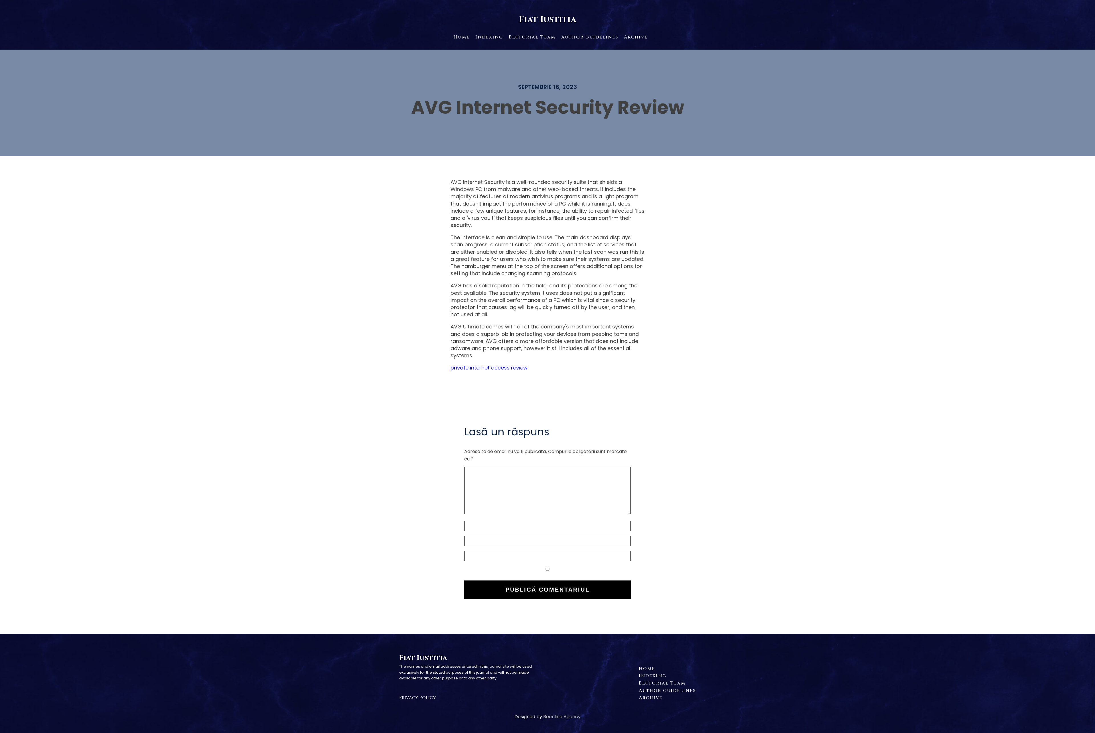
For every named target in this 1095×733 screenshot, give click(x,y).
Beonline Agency (562, 716)
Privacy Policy (417, 698)
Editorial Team (532, 37)
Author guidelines (589, 37)
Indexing (489, 37)
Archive (636, 37)
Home (461, 37)
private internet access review (489, 367)
